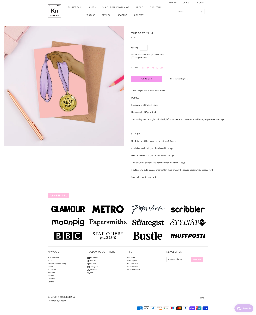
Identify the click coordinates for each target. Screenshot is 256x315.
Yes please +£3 (141, 57)
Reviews (106, 15)
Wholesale (155, 7)
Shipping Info (132, 260)
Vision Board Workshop (116, 7)
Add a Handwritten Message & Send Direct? (148, 54)
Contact (139, 15)
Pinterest (93, 263)
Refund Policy (132, 263)
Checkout (200, 3)
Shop (91, 7)
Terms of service (133, 269)
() (186, 3)
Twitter (93, 260)
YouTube (93, 269)
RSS (91, 272)
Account (173, 3)
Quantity (134, 47)
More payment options (179, 79)
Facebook (94, 257)
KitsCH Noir (69, 297)
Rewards (122, 15)
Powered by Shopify (57, 300)
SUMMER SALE (75, 7)
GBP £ (202, 298)
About (139, 7)
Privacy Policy (132, 266)
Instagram (94, 266)
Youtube (90, 15)
